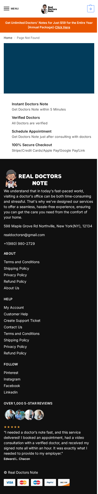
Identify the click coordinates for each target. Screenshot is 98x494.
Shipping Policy (16, 268)
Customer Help (16, 314)
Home (8, 38)
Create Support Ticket (22, 320)
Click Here (62, 27)
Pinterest (11, 372)
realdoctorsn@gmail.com (24, 235)
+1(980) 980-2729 (19, 243)
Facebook (12, 385)
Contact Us (13, 327)
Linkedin (11, 392)
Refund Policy (15, 281)
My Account (14, 307)
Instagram (12, 379)
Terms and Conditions (21, 262)
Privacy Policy (15, 275)
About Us (11, 288)
